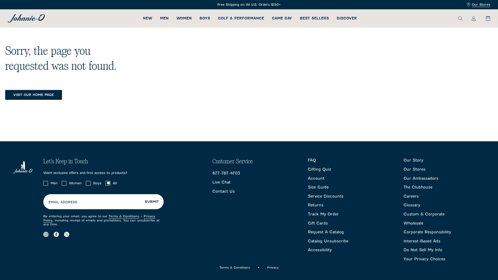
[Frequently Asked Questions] (249, 4)
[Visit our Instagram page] (46, 234)
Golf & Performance (241, 18)
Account (316, 178)
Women (184, 18)
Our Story (413, 160)
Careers (411, 196)
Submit (152, 202)
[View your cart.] (485, 18)
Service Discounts (325, 196)
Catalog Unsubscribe (328, 241)
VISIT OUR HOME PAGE (33, 95)
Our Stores (481, 4)
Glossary (412, 205)
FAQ (312, 160)
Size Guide (318, 187)
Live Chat (221, 182)
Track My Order (323, 214)
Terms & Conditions (124, 216)
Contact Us (223, 191)
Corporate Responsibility (427, 232)
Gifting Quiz (319, 169)
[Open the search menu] (460, 18)
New (147, 18)
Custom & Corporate (424, 214)
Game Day (282, 18)
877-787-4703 (226, 173)
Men (164, 18)
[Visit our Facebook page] (56, 234)
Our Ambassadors (421, 178)
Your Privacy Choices (424, 259)
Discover (347, 18)
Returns (315, 205)
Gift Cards (318, 223)
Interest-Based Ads (422, 241)
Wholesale (413, 223)
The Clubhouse (418, 187)
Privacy (273, 267)
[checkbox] (45, 183)
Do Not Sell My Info (423, 250)
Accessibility (320, 250)
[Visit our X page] (66, 234)
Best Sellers (314, 18)
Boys (204, 18)
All (115, 183)
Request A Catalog (326, 232)
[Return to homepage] (26, 18)
